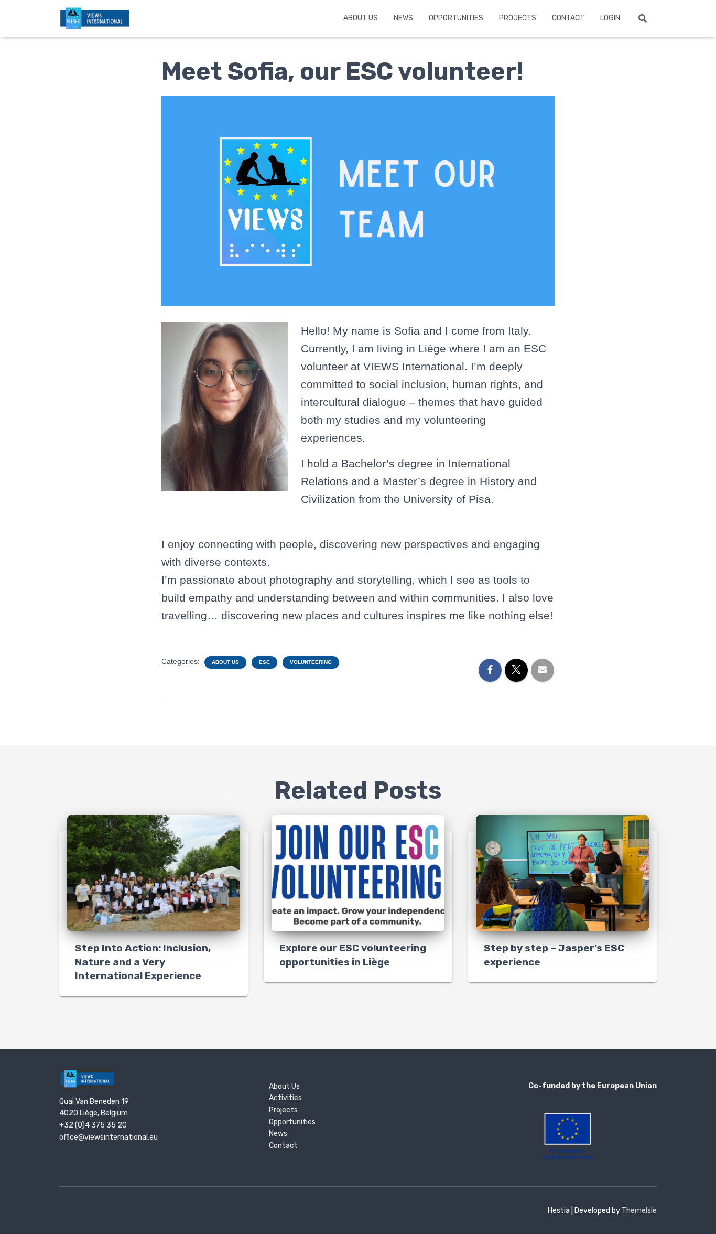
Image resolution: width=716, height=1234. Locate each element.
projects (517, 18)
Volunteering (311, 662)
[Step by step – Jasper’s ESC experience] (562, 872)
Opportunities (456, 18)
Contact (568, 18)
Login (610, 18)
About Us (225, 662)
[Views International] (94, 18)
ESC (264, 662)
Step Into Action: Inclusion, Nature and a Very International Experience (143, 962)
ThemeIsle (639, 1210)
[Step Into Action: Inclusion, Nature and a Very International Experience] (153, 872)
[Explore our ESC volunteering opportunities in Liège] (358, 872)
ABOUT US (360, 18)
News (403, 18)
